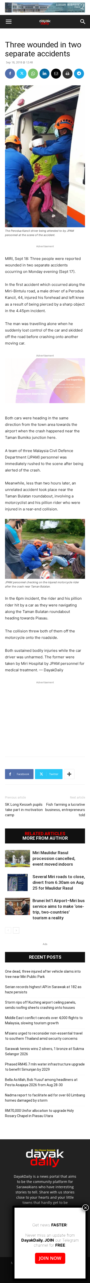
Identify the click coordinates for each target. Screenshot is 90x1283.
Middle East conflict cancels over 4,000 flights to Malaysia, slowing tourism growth (44, 1020)
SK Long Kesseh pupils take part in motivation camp (24, 809)
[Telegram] (79, 74)
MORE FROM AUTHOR (45, 838)
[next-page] (16, 930)
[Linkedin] (45, 74)
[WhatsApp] (33, 74)
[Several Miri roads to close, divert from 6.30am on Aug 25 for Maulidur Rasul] (17, 882)
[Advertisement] (45, 716)
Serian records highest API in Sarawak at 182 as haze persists (43, 989)
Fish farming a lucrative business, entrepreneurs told (65, 809)
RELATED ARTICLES (45, 833)
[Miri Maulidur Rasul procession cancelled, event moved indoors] (17, 858)
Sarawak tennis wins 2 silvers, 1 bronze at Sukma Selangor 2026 (44, 1051)
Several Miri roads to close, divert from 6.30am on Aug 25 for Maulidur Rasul (58, 882)
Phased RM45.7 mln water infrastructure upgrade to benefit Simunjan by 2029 (45, 1066)
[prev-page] (8, 930)
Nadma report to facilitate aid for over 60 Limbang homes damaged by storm (45, 1097)
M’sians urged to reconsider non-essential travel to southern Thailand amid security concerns (43, 1036)
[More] (69, 774)
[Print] (67, 74)
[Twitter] (21, 74)
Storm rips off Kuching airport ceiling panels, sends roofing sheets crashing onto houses (40, 1005)
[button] (8, 21)
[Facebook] (10, 74)
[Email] (56, 74)
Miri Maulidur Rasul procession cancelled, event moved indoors (53, 858)
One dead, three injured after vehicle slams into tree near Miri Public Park (43, 974)
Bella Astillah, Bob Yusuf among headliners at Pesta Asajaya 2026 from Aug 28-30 (41, 1082)
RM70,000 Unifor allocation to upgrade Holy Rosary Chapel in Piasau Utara (39, 1113)
